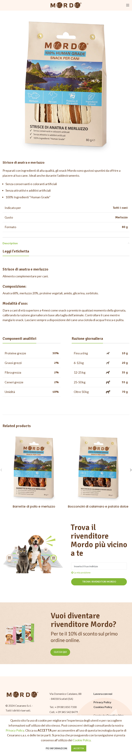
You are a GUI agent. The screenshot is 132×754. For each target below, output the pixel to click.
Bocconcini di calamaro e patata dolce (98, 506)
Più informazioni (57, 748)
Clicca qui (60, 652)
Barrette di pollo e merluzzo (34, 506)
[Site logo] (66, 5)
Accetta (79, 748)
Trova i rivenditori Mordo (99, 581)
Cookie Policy (82, 740)
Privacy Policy (15, 730)
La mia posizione (81, 572)
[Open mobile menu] (127, 5)
